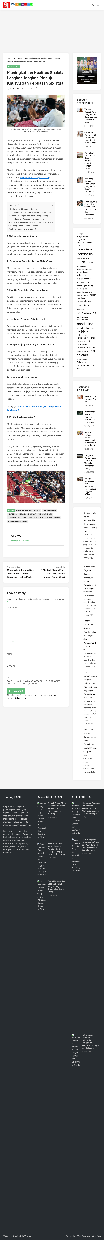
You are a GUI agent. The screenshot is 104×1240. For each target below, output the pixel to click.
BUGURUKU (14, 88)
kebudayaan (81, 266)
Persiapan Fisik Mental (17, 518)
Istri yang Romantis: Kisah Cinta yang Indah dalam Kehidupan (89, 185)
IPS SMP (82, 262)
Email (10, 654)
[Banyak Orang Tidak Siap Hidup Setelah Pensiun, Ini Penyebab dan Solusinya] (41, 803)
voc (78, 368)
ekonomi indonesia (85, 242)
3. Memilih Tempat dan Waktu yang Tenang (29, 215)
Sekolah (80, 362)
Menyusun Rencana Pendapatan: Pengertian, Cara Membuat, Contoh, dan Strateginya (91, 808)
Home (9, 58)
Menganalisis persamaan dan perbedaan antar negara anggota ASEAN (90, 486)
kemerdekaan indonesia (83, 273)
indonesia (85, 254)
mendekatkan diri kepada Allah (34, 177)
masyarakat (82, 289)
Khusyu (37, 510)
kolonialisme (83, 282)
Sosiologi (88, 362)
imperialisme (84, 249)
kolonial (88, 278)
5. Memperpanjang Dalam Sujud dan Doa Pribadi (31, 222)
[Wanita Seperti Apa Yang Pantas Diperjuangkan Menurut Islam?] (80, 109)
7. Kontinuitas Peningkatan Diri (24, 229)
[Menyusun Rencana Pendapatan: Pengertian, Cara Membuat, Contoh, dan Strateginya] (76, 803)
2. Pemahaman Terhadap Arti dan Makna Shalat (31, 212)
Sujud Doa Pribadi (52, 518)
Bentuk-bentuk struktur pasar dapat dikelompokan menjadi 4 (90, 439)
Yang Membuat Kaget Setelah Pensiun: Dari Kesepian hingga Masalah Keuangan (56, 849)
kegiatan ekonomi (84, 269)
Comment (13, 608)
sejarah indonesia (83, 359)
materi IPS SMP (90, 295)
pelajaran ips (86, 313)
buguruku (81, 239)
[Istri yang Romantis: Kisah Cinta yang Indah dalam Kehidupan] (80, 179)
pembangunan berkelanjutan (82, 318)
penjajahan (83, 331)
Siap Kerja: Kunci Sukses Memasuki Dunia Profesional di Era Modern (89, 577)
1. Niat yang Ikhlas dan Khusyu (23, 209)
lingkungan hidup (85, 285)
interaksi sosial (83, 258)
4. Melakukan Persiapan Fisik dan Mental (28, 219)
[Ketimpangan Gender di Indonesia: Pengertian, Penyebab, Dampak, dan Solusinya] (76, 1035)
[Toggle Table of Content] (50, 205)
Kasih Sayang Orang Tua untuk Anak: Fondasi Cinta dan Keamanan (90, 208)
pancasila (80, 309)
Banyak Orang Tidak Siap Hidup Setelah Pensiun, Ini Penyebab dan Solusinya (57, 808)
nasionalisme (84, 301)
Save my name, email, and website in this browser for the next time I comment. (33, 682)
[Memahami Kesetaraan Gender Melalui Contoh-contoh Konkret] (80, 153)
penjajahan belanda (83, 335)
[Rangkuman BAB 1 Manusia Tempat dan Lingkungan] (80, 412)
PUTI (85, 566)
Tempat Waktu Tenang (17, 521)
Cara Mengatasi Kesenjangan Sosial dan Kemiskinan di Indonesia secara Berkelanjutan (91, 844)
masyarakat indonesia (84, 292)
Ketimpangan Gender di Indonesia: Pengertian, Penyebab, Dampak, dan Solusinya (91, 1041)
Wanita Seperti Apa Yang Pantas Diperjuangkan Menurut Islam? (90, 115)
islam (91, 263)
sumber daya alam (83, 365)
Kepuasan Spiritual (24, 510)
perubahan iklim (81, 351)
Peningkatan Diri (45, 514)
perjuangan (82, 344)
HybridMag (95, 1236)
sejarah (82, 355)
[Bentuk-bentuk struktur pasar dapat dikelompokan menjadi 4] (80, 432)
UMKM (94, 365)
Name (10, 642)
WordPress (81, 1236)
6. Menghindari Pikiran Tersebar (24, 225)
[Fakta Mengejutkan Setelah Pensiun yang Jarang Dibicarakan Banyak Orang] (41, 881)
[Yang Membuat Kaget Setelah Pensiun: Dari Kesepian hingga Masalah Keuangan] (41, 844)
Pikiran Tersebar (36, 518)
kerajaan (80, 279)
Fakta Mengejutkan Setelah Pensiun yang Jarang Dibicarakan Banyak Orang (56, 886)
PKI (88, 351)
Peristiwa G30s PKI (83, 341)
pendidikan (85, 324)
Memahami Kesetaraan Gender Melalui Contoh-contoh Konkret (89, 161)
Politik (93, 351)
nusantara (83, 305)
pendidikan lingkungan (85, 328)
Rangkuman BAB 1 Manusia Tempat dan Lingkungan (89, 417)
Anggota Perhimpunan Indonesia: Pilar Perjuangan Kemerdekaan (90, 687)
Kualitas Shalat (49, 510)
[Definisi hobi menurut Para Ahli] (80, 396)
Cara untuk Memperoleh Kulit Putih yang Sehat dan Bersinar (90, 137)
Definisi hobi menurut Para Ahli (90, 399)
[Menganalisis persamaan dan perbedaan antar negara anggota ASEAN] (80, 479)
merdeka (81, 298)
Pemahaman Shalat (27, 514)
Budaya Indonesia (83, 237)
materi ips (80, 295)
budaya (80, 233)
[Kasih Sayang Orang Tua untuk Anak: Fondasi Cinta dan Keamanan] (80, 202)
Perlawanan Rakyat (86, 347)
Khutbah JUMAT (20, 58)
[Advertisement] (52, 29)
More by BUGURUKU (19, 540)
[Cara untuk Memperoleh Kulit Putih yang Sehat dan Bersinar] (80, 132)
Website (11, 666)
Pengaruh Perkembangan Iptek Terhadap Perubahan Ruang (90, 462)
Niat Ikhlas (12, 514)
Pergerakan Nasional (86, 338)
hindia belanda (81, 246)
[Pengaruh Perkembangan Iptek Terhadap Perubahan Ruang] (80, 455)
